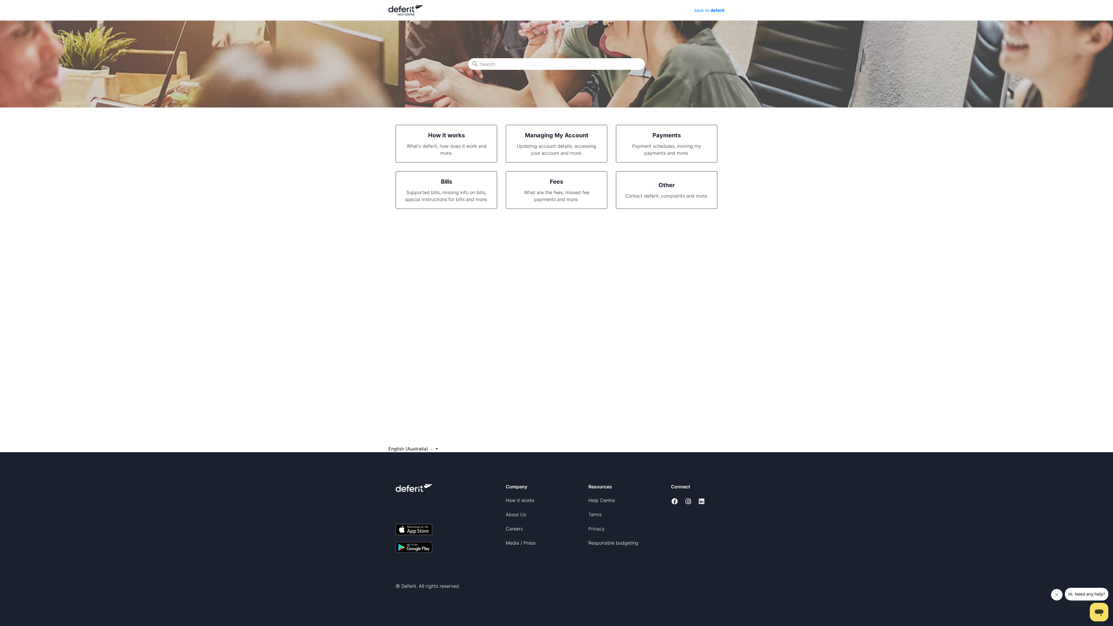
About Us (516, 514)
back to (709, 10)
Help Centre (601, 500)
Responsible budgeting (613, 543)
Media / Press (521, 543)
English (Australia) (409, 449)
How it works (520, 500)
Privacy (596, 529)
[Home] (405, 10)
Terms (595, 514)
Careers (514, 529)
